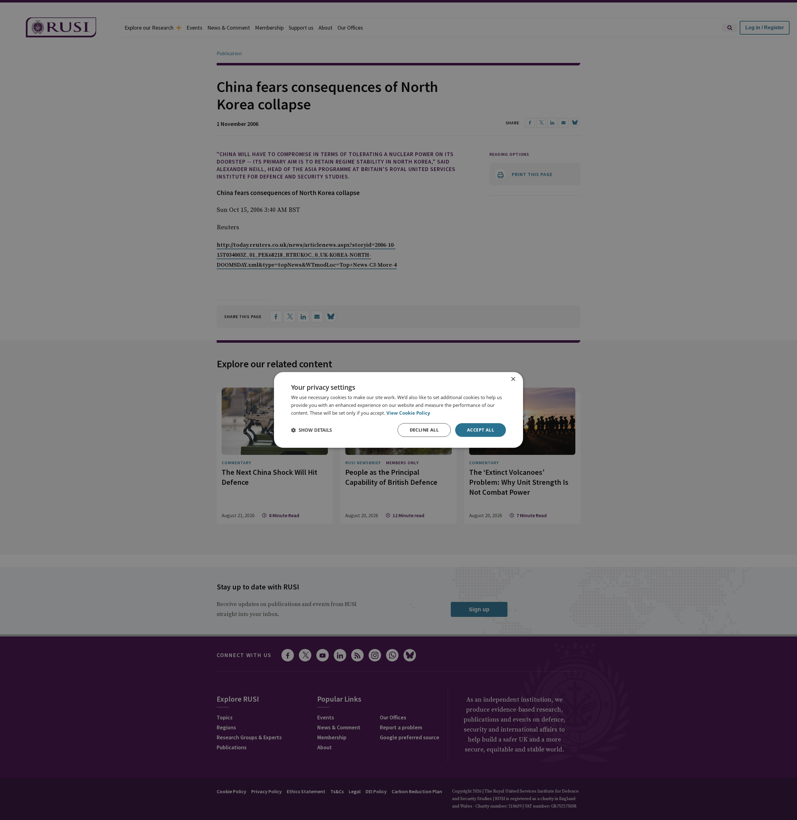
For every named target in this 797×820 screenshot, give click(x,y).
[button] (311, 430)
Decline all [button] (424, 430)
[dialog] (398, 410)
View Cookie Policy (408, 413)
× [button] (513, 379)
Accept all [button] (480, 430)
